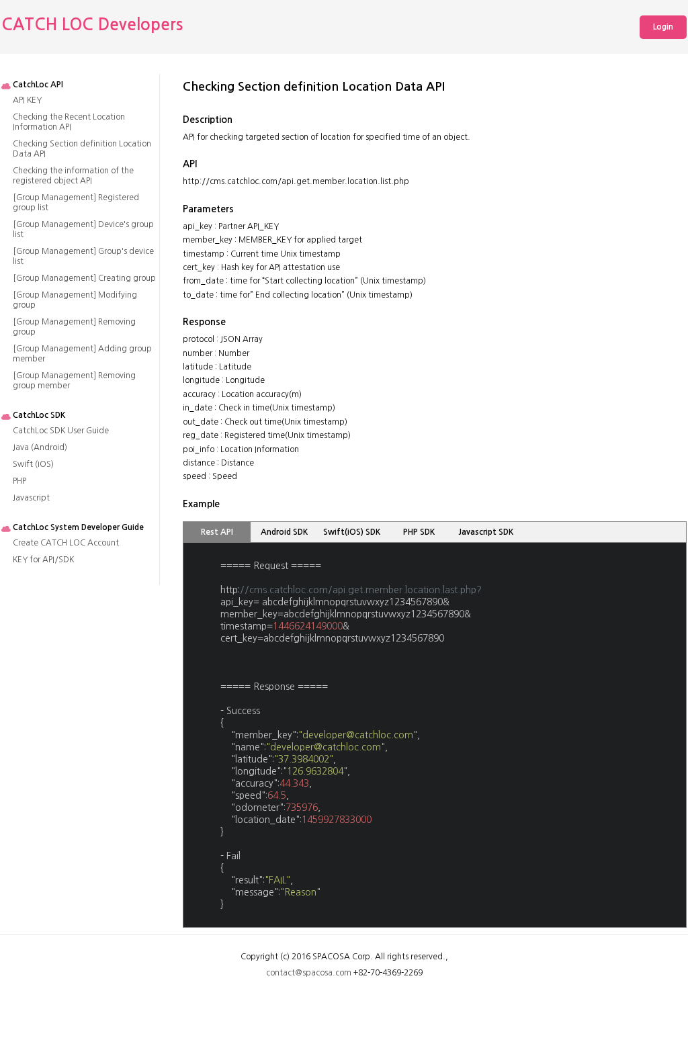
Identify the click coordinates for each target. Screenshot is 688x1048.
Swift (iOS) (33, 464)
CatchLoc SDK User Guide (61, 431)
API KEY (27, 100)
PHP (19, 481)
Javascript (31, 498)
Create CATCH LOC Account (66, 543)
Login (663, 27)
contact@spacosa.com (308, 973)
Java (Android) (40, 447)
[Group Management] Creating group (84, 278)
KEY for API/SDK (43, 560)
